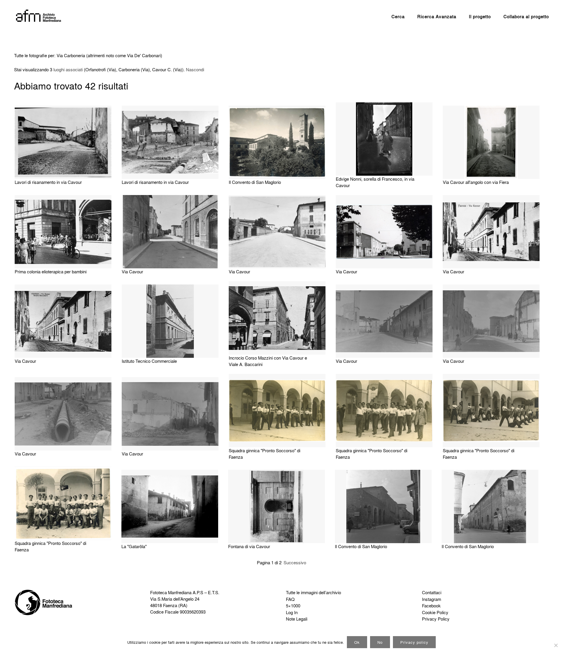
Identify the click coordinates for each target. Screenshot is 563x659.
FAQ (290, 599)
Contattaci (431, 592)
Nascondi (195, 69)
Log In (292, 612)
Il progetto (480, 16)
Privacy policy (414, 642)
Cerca (398, 16)
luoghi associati (68, 69)
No (380, 642)
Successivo (295, 562)
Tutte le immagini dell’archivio (313, 592)
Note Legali (296, 619)
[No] (556, 645)
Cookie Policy (435, 612)
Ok (357, 642)
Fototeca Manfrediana (170, 592)
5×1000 (293, 605)
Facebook (431, 605)
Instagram (431, 599)
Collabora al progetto (526, 16)
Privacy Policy (436, 619)
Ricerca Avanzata (436, 16)
